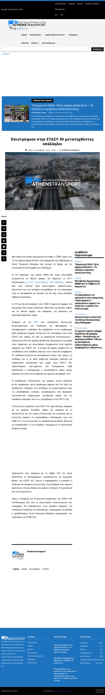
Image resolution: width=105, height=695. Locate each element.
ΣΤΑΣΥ (45, 569)
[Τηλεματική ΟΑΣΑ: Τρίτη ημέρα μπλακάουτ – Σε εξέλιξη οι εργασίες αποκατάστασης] (16, 113)
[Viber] (3, 252)
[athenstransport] (18, 555)
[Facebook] (56, 15)
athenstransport (71, 150)
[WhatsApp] (3, 234)
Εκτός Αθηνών (80, 314)
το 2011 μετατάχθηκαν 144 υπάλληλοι (45, 282)
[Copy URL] (3, 258)
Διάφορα (6, 54)
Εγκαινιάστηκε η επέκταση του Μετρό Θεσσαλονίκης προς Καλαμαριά (88, 320)
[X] (62, 15)
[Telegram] (3, 246)
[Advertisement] (52, 75)
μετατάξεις (34, 569)
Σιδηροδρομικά (81, 328)
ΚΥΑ (36, 322)
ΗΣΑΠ (24, 569)
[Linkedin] (3, 240)
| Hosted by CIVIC (65, 691)
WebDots (55, 691)
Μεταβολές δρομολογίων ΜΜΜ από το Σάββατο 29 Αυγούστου (87, 284)
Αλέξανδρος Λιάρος (39, 112)
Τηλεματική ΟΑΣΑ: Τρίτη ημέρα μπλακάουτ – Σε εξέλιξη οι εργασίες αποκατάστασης (87, 268)
